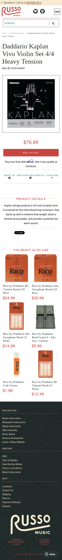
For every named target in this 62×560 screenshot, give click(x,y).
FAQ (4, 456)
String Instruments (11, 426)
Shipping (6, 494)
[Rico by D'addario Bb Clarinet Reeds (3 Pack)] (45, 377)
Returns (6, 498)
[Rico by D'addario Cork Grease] (16, 377)
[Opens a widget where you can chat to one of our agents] (50, 554)
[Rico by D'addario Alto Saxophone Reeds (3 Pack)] (16, 329)
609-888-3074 (33, 2)
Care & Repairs (10, 460)
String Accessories (17, 33)
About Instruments (11, 472)
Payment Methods (11, 502)
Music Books (8, 434)
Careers (6, 506)
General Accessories (12, 438)
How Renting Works (12, 464)
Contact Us (7, 490)
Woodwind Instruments (13, 422)
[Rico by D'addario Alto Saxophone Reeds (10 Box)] (45, 281)
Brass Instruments (11, 418)
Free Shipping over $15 (30, 175)
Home (4, 33)
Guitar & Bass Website (13, 442)
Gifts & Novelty (9, 430)
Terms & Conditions (12, 468)
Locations (52, 175)
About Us (9, 175)
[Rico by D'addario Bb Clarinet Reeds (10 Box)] (16, 281)
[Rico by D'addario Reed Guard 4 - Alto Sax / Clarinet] (45, 329)
